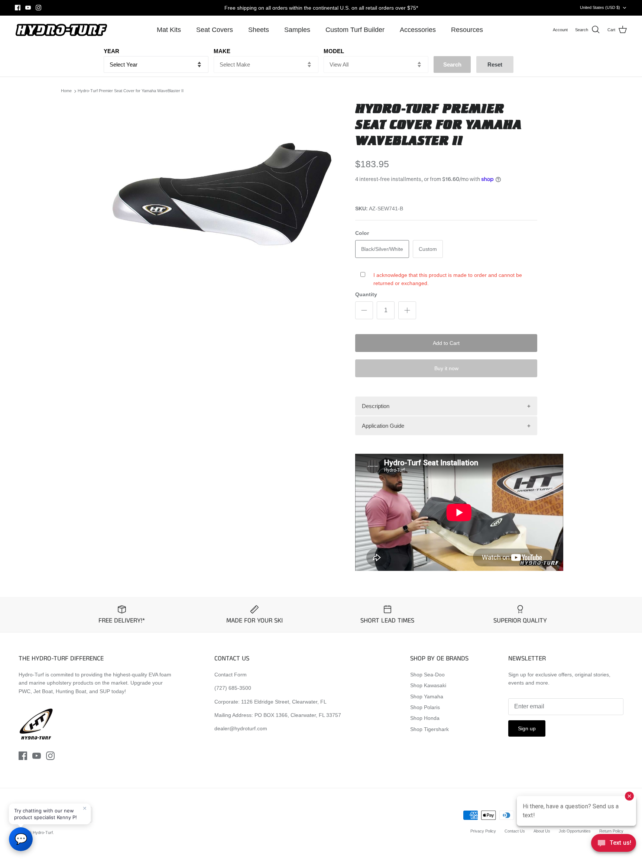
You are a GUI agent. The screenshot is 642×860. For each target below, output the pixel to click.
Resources (467, 29)
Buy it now (446, 368)
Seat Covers (214, 29)
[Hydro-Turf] (61, 30)
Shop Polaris (425, 707)
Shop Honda (425, 718)
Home (66, 91)
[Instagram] (38, 7)
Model (334, 51)
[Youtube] (28, 7)
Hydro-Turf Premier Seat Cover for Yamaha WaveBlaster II (131, 91)
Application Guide (383, 426)
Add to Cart (446, 343)
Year (111, 51)
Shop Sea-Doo (427, 675)
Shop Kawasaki (428, 685)
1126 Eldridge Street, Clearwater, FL (284, 702)
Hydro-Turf (43, 832)
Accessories (418, 29)
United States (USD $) (600, 7)
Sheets (258, 29)
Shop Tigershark (429, 729)
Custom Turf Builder (355, 29)
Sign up (527, 728)
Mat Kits (169, 29)
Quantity (366, 294)
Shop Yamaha (426, 696)
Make (222, 51)
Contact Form (230, 675)
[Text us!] (613, 845)
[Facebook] (17, 7)
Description (375, 406)
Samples (297, 29)
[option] (222, 200)
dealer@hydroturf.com (240, 728)
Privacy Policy (483, 831)
